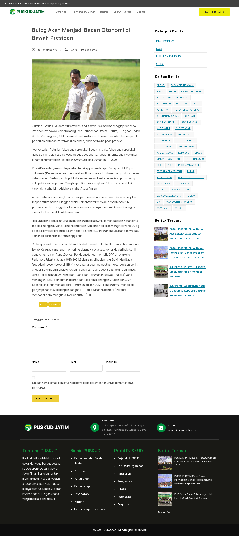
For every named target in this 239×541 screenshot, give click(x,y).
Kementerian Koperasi (187, 109)
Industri (79, 502)
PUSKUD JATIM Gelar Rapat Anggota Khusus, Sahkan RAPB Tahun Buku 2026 (195, 461)
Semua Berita (166, 512)
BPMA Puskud (123, 11)
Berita (141, 11)
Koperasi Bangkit (166, 122)
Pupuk (190, 171)
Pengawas (125, 481)
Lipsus (198, 152)
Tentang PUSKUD (83, 11)
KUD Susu (183, 152)
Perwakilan (125, 497)
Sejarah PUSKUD (129, 458)
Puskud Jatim (164, 177)
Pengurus (124, 474)
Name (37, 362)
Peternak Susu (195, 158)
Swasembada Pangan (169, 195)
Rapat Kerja (163, 183)
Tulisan (191, 195)
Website (111, 362)
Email (74, 362)
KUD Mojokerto (185, 140)
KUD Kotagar (182, 128)
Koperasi (190, 115)
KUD (159, 49)
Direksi (122, 489)
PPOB (170, 165)
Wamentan (163, 208)
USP (159, 201)
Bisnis (104, 11)
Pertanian (80, 471)
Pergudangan (83, 486)
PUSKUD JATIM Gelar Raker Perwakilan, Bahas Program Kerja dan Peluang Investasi (193, 479)
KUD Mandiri (164, 140)
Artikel (161, 85)
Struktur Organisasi (131, 466)
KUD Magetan (164, 134)
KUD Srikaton (186, 146)
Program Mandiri (188, 165)
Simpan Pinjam (180, 189)
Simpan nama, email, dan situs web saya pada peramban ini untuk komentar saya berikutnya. (83, 385)
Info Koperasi (89, 50)
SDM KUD (162, 189)
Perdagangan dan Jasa (89, 509)
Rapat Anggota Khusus (191, 177)
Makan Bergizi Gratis (169, 158)
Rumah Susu (183, 183)
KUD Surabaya (165, 152)
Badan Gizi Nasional (182, 85)
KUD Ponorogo (165, 146)
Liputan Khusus (168, 56)
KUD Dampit (163, 128)
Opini (160, 64)
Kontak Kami (212, 12)
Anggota (123, 504)
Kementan (54, 304)
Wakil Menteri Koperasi (179, 201)
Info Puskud (164, 103)
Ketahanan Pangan (168, 115)
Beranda (61, 11)
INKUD (196, 103)
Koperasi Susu (190, 122)
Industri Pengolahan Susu (172, 97)
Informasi (182, 103)
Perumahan (82, 479)
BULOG (43, 304)
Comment (39, 327)
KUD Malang (185, 134)
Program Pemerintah (169, 171)
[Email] (161, 427)
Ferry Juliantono (191, 91)
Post (159, 165)
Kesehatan (81, 494)
